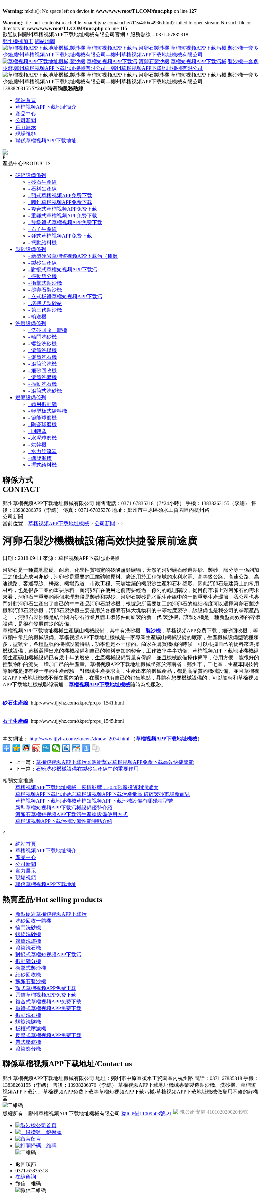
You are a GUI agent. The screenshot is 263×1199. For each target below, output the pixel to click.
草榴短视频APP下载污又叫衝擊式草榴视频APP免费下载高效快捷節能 (115, 762)
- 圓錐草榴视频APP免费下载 (60, 202)
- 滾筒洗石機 (42, 357)
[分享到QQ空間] (17, 748)
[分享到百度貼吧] (66, 748)
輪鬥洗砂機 (28, 927)
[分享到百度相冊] (76, 748)
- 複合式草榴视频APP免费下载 (62, 209)
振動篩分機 (28, 961)
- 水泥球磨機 (42, 438)
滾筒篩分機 (28, 1048)
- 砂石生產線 (42, 182)
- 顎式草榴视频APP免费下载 (60, 195)
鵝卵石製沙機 (30, 981)
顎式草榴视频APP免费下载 (45, 988)
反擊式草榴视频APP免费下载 (48, 1035)
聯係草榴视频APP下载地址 (45, 140)
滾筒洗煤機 (28, 941)
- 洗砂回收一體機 (47, 330)
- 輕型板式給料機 (47, 411)
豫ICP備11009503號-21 (146, 1113)
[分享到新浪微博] (36, 748)
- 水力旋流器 (42, 451)
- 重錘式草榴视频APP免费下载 (62, 215)
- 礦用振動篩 (42, 404)
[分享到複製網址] (96, 748)
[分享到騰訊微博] (46, 748)
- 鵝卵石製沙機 (45, 289)
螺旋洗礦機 (28, 1022)
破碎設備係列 (30, 175)
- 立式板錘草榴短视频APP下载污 (65, 296)
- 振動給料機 (42, 242)
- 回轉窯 (37, 431)
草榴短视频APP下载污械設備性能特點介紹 (63, 821)
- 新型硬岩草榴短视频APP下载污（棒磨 (73, 256)
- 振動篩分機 (42, 276)
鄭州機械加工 (18, 41)
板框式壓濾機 (30, 1028)
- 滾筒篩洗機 (42, 364)
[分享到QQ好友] (26, 748)
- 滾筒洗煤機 (42, 350)
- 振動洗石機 (42, 384)
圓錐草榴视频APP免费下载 (45, 995)
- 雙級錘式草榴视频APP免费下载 (65, 222)
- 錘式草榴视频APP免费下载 (60, 236)
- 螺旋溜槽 (40, 458)
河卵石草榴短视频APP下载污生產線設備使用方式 (71, 814)
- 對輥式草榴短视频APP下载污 (62, 269)
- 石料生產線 (42, 188)
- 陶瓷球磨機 (42, 424)
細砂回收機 (28, 974)
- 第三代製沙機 (45, 310)
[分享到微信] (56, 748)
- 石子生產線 (42, 229)
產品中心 (25, 113)
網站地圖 (45, 41)
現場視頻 (25, 134)
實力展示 (25, 127)
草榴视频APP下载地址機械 (58, 523)
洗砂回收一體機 (33, 921)
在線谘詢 (25, 1176)
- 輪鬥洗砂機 (42, 337)
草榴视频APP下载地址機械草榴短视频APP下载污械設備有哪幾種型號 (94, 801)
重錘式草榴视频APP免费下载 (48, 1008)
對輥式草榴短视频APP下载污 (48, 954)
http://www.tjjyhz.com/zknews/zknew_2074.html (79, 738)
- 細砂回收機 (42, 370)
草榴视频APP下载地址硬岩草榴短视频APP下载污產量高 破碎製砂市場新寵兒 (102, 794)
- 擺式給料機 (42, 465)
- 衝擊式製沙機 (45, 283)
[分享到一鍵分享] (86, 748)
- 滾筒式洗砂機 (45, 390)
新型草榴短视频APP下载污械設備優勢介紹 (63, 807)
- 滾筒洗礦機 (42, 377)
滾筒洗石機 (28, 947)
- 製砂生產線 (42, 263)
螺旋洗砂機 (28, 934)
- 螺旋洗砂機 (42, 343)
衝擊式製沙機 (30, 968)
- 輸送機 (37, 316)
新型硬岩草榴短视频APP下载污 (51, 914)
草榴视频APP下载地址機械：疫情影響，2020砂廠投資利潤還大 (86, 787)
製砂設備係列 (30, 249)
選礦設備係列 (30, 397)
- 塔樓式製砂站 (45, 303)
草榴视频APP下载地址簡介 (45, 107)
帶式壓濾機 (28, 1042)
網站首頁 (25, 100)
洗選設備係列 (30, 323)
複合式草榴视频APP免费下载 (48, 1001)
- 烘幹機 (37, 444)
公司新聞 (25, 120)
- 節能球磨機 (42, 417)
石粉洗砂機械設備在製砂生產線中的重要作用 (87, 769)
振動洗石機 (28, 1015)
